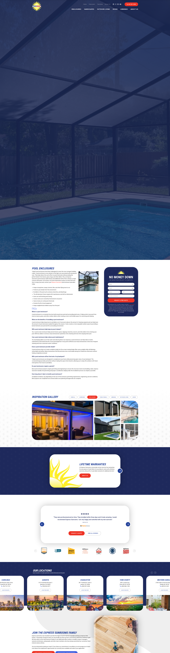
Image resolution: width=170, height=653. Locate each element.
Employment (92, 4)
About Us (134, 9)
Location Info (5, 590)
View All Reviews (93, 533)
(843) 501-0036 (86, 586)
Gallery (85, 4)
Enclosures (76, 9)
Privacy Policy (131, 304)
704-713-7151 (6, 586)
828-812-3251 (165, 586)
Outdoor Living (103, 9)
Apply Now (85, 475)
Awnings (124, 9)
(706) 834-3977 (46, 586)
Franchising (100, 4)
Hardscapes (89, 9)
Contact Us (107, 4)
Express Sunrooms (57, 282)
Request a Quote (76, 533)
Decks (115, 9)
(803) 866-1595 (126, 586)
